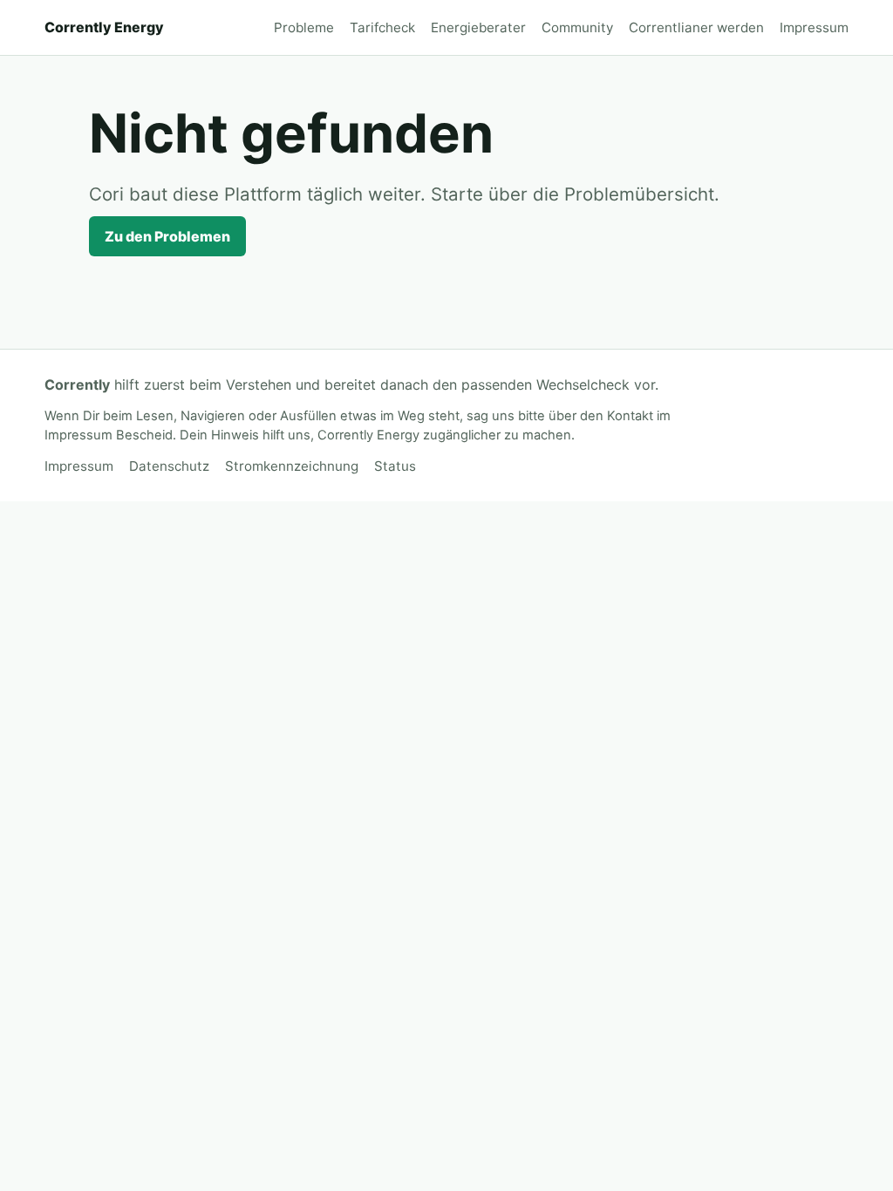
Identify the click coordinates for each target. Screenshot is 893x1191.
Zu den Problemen (167, 236)
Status (395, 466)
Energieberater (478, 27)
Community (577, 27)
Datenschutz (169, 466)
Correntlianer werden (696, 27)
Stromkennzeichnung (291, 466)
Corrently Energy (104, 27)
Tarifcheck (382, 27)
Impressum (814, 27)
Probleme (304, 27)
